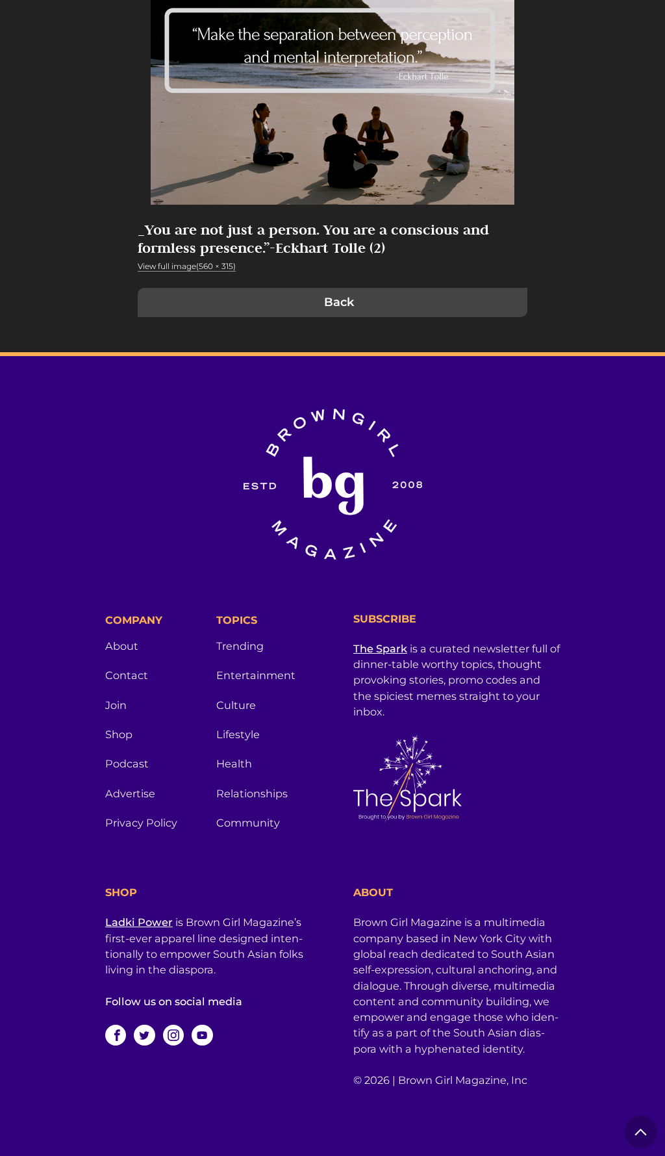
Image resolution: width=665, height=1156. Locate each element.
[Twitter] (144, 1035)
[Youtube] (202, 1035)
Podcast (127, 763)
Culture (236, 705)
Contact (126, 675)
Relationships (252, 793)
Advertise (130, 793)
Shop (118, 734)
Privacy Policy (141, 822)
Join (116, 705)
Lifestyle (238, 734)
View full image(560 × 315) (187, 266)
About (121, 645)
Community (248, 822)
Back (339, 302)
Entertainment (255, 675)
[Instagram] (173, 1035)
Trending (240, 645)
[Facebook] (115, 1035)
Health (234, 763)
